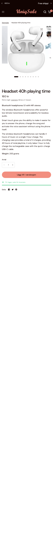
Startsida (5, 23)
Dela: (4, 189)
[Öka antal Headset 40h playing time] (13, 165)
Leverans (14, 100)
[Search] (45, 12)
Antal (4, 159)
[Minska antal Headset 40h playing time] (4, 165)
